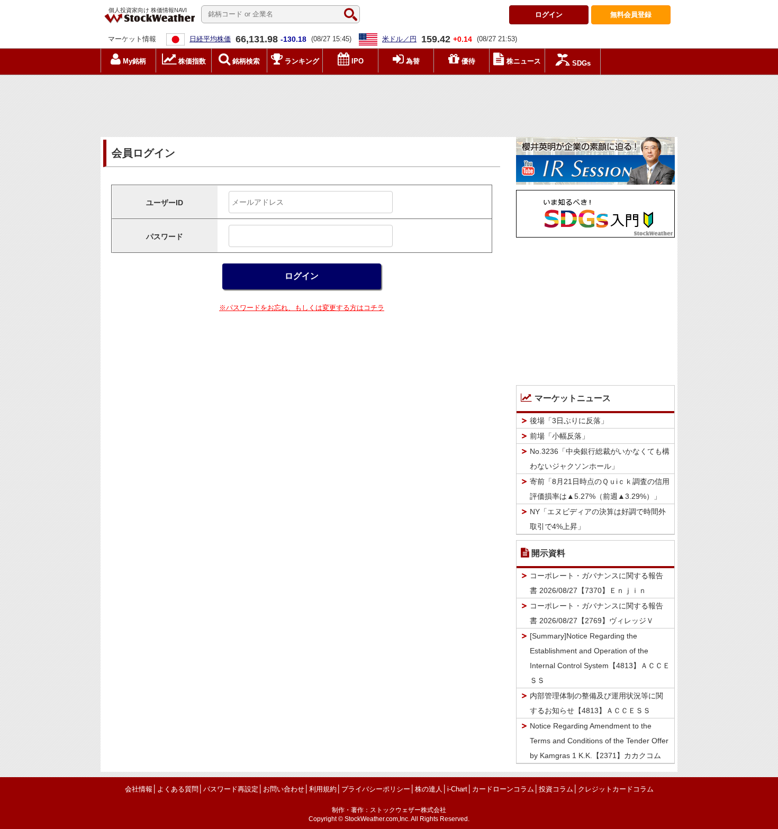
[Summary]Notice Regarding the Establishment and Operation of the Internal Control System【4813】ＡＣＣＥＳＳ (600, 658)
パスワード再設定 (230, 789)
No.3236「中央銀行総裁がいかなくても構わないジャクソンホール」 (600, 458)
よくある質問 (177, 789)
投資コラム (556, 789)
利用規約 (323, 789)
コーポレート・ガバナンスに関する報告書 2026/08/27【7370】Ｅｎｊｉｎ (596, 583)
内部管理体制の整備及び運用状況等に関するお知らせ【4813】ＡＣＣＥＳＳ (596, 703)
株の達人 (428, 789)
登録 (631, 15)
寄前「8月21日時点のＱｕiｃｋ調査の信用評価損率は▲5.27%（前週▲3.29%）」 (600, 488)
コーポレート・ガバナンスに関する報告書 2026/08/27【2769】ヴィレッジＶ (596, 613)
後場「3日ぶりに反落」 (569, 420)
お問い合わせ (283, 789)
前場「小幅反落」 (559, 436)
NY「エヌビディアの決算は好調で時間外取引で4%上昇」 (598, 519)
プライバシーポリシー (375, 789)
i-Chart (457, 789)
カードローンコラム (503, 789)
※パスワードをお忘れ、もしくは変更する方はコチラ (301, 308)
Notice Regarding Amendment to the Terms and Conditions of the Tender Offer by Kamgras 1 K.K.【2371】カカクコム (599, 741)
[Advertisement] (389, 103)
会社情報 (138, 789)
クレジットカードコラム (616, 789)
